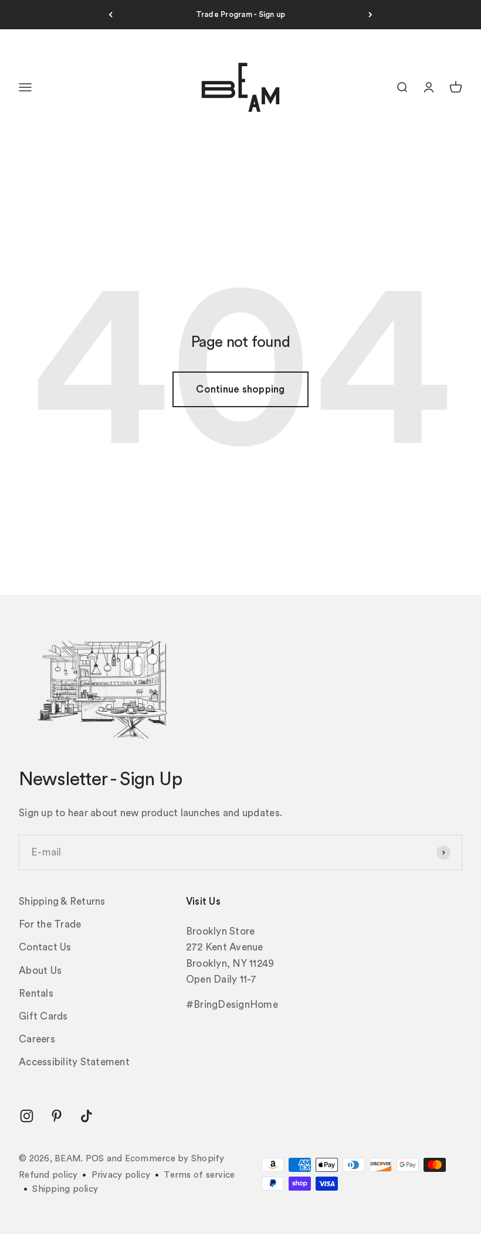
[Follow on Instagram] (27, 1116)
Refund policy (48, 1175)
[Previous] (111, 14)
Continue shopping (240, 389)
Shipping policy (65, 1189)
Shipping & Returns (62, 901)
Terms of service (199, 1175)
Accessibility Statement (74, 1062)
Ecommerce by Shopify (175, 1158)
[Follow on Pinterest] (57, 1116)
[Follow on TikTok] (86, 1116)
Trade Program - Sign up (241, 14)
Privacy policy (121, 1175)
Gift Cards (43, 1016)
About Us (40, 971)
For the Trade (50, 924)
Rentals (36, 993)
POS (95, 1158)
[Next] (370, 14)
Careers (37, 1039)
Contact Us (45, 947)
